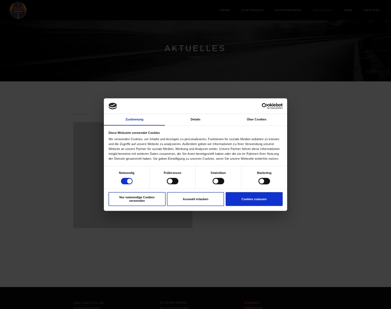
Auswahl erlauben (195, 199)
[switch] (172, 181)
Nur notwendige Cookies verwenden (137, 199)
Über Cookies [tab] (256, 119)
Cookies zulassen (254, 199)
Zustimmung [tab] (134, 119)
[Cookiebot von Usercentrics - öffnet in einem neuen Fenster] (265, 106)
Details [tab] (196, 119)
